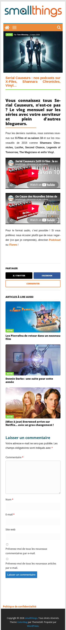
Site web (10, 529)
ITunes (13, 244)
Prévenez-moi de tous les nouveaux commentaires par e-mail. (26, 551)
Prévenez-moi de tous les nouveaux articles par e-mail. (31, 566)
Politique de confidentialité (19, 606)
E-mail (10, 514)
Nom (9, 499)
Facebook (47, 275)
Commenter (33, 283)
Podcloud (54, 239)
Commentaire (14, 457)
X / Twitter (19, 275)
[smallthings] (7, 27)
